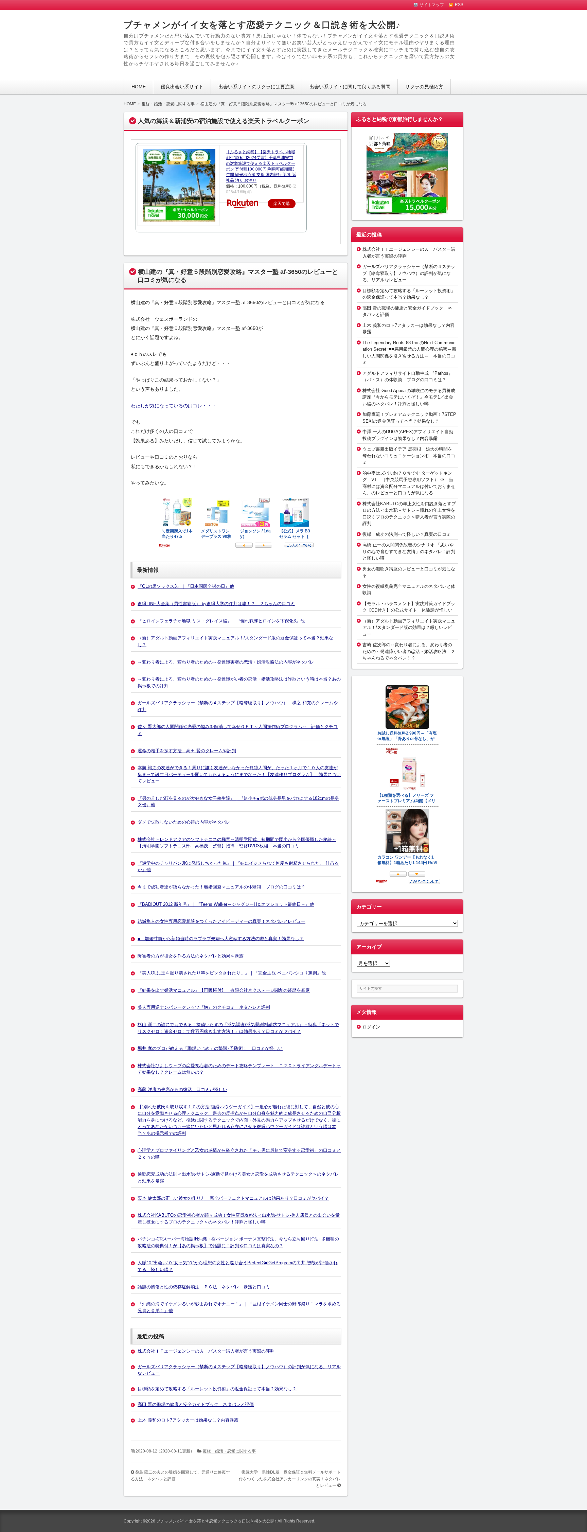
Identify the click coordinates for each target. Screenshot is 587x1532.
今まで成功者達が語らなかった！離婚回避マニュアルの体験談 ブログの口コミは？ (221, 887)
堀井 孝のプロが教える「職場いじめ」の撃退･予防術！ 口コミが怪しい (210, 1048)
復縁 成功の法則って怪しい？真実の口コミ (406, 534)
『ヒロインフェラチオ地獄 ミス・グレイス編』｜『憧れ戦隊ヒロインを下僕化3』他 (221, 620)
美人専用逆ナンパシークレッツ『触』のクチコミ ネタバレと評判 (204, 1007)
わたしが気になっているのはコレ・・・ (173, 405)
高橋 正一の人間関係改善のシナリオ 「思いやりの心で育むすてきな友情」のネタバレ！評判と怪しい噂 (408, 551)
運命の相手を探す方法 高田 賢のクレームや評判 (187, 750)
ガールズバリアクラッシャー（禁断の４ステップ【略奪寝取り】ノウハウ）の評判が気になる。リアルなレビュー (408, 273)
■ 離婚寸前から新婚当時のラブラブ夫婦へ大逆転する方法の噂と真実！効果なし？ (221, 938)
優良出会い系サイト (182, 86)
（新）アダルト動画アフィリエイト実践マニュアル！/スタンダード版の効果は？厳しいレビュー (408, 627)
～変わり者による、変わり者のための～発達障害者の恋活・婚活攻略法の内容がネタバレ (226, 662)
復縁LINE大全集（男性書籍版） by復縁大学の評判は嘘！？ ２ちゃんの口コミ (216, 603)
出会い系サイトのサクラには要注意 (256, 86)
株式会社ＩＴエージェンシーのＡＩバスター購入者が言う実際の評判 (206, 1351)
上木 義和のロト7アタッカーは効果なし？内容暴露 (188, 1420)
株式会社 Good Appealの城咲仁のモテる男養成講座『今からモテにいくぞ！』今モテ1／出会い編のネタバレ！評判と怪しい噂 (408, 397)
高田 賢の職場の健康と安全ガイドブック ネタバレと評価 (196, 1404)
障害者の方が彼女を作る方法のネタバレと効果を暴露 (191, 955)
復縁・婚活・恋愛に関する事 (229, 1451)
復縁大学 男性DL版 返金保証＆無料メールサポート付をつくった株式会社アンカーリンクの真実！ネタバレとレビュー (290, 1479)
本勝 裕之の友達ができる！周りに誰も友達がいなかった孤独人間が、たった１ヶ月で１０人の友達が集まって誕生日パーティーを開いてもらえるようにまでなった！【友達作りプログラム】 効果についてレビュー (239, 774)
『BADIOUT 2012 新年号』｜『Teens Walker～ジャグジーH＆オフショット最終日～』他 (226, 904)
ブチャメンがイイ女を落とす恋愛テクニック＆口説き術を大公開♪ (262, 25)
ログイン (371, 1026)
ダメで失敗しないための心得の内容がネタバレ (184, 822)
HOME (138, 86)
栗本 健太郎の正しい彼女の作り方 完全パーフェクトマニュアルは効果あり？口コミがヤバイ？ (233, 1198)
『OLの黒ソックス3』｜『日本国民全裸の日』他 (186, 586)
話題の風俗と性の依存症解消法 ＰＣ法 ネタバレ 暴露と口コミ (204, 1286)
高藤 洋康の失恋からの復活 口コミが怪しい (182, 1089)
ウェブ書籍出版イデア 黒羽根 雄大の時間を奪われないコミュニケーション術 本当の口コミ (408, 455)
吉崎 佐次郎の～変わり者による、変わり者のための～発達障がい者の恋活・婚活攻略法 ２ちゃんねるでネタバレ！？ (408, 651)
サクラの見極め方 (424, 86)
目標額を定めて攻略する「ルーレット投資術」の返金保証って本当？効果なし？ (217, 1388)
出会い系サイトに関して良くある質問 (349, 86)
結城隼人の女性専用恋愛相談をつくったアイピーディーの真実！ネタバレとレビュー (221, 921)
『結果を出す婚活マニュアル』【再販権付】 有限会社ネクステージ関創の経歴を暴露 (224, 990)
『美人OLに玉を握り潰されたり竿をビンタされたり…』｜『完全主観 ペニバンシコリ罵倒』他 (232, 972)
